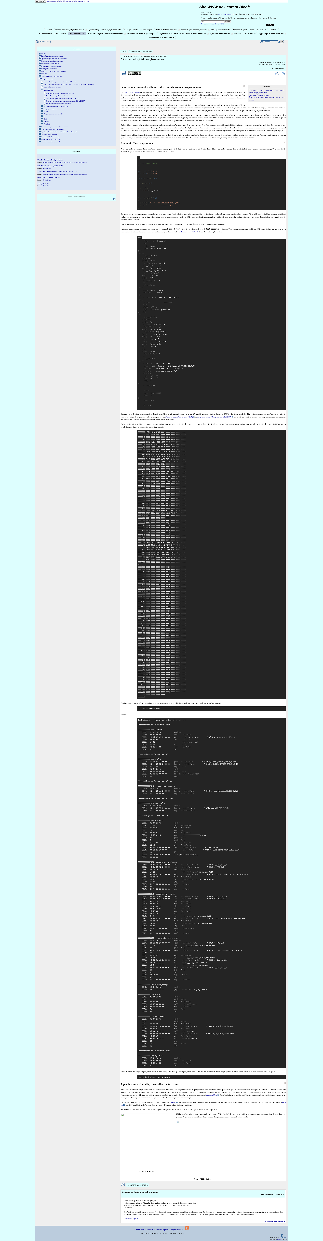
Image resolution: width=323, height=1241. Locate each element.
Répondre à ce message (275, 1221)
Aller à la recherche (66, 1)
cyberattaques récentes (132, 92)
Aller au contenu (52, 1)
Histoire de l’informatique (166, 30)
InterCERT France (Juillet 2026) (50, 165)
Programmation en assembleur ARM (58, 103)
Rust (45, 119)
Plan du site (140, 1230)
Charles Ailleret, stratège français (50, 159)
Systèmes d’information (220, 34)
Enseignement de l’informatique (138, 30)
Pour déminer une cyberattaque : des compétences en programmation (266, 91)
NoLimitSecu (47, 168)
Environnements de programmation (56, 106)
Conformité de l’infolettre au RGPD (212, 24)
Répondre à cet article (137, 1185)
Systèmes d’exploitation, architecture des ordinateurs (183, 34)
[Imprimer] (124, 75)
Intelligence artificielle (220, 30)
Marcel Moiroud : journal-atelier (52, 34)
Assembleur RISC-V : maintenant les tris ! (60, 93)
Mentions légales (162, 1230)
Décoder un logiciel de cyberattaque (59, 96)
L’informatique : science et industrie (249, 30)
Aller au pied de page (81, 1)
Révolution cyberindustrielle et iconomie (105, 34)
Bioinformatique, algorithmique (69, 30)
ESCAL (279, 1239)
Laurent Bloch (278, 68)
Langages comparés (50, 109)
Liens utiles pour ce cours (52, 87)
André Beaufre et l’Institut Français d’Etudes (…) (57, 171)
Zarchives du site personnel (161, 38)
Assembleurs (147, 51)
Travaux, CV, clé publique (245, 34)
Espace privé (176, 1230)
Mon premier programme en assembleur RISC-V (62, 98)
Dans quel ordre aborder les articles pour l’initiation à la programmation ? (69, 84)
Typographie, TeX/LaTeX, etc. (271, 34)
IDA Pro (173, 1102)
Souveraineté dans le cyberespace (141, 34)
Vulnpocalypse (42, 183)
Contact (150, 1230)
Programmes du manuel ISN (53, 114)
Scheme (46, 121)
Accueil (48, 30)
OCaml (46, 111)
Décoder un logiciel (131, 1218)
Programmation (77, 34)
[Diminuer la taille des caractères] (283, 75)
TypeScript (47, 124)
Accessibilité (40, 1)
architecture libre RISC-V (188, 232)
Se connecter (45, 41)
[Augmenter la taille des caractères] (277, 75)
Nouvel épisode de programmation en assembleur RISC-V (66, 101)
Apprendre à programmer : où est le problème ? (60, 82)
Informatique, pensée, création (194, 30)
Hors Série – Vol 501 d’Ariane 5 (49, 177)
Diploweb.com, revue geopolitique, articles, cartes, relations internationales (65, 162)
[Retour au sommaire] (244, 86)
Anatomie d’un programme (258, 95)
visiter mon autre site (225, 14)
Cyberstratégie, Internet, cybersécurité (104, 30)
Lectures (274, 30)
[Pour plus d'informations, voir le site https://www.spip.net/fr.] (283, 1238)
